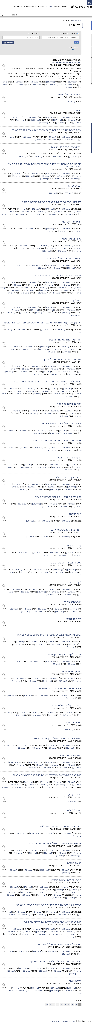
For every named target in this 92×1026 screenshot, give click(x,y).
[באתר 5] (38, 313)
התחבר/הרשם (31, 7)
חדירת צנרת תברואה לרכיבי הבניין (64, 258)
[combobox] (60, 37)
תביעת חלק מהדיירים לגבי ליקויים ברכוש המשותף (55, 961)
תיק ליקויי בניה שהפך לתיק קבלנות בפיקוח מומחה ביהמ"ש (51, 202)
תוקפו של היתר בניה (71, 221)
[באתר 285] (50, 82)
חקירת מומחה (74, 863)
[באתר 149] (61, 251)
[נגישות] (89, 2)
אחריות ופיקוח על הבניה (69, 404)
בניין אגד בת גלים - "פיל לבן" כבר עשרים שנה (58, 497)
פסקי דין (62, 33)
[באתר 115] (43, 123)
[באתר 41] (68, 84)
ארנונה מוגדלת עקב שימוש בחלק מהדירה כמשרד (56, 440)
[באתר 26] (74, 572)
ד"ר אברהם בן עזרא (57, 65)
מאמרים (49, 7)
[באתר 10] (68, 489)
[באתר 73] (44, 572)
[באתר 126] (26, 137)
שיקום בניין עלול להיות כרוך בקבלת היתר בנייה (57, 275)
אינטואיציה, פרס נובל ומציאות (66, 147)
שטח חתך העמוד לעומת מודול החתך (62, 359)
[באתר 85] (77, 248)
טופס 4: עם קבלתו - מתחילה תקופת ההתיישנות (57, 738)
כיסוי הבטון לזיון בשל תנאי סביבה (64, 705)
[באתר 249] (71, 374)
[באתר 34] (52, 137)
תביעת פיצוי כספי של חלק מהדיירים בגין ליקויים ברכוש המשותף (48, 905)
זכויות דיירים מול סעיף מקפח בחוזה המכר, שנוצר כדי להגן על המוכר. (46, 130)
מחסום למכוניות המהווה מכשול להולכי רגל (59, 944)
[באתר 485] (36, 84)
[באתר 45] (56, 268)
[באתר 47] (52, 448)
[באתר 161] (49, 285)
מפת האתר (55, 1021)
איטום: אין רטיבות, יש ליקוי (67, 477)
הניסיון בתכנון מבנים (71, 671)
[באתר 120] (35, 120)
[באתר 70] (34, 82)
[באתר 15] (68, 87)
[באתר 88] (15, 290)
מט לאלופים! (74, 186)
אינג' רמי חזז (62, 621)
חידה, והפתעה (74, 794)
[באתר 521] (68, 140)
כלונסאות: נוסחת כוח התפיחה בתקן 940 (60, 826)
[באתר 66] (64, 248)
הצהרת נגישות (18, 7)
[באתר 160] (67, 389)
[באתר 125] (20, 120)
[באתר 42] (17, 307)
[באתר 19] (30, 521)
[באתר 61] (37, 394)
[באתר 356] (31, 117)
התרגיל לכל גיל (73, 810)
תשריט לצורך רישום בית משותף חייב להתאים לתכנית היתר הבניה (47, 381)
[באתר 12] (19, 84)
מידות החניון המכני (71, 238)
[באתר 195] (58, 212)
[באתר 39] (24, 288)
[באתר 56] (19, 82)
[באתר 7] (50, 310)
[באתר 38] (21, 330)
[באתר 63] (63, 430)
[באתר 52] (59, 890)
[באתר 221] (71, 82)
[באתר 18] (16, 117)
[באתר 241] (24, 293)
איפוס (76, 42)
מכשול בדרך (75, 110)
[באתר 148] (35, 248)
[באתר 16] (45, 176)
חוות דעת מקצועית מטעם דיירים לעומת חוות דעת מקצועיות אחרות (47, 775)
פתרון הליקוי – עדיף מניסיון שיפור (64, 654)
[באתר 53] (61, 330)
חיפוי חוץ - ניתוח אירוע (70, 755)
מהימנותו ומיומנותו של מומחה (66, 62)
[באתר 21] (38, 157)
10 (46, 1004)
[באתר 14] (31, 389)
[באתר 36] (53, 389)
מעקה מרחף (75, 981)
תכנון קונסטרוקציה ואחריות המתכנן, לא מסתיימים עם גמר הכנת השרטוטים (42, 322)
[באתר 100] (28, 229)
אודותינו (57, 7)
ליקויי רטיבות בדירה (71, 582)
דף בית (64, 7)
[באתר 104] (68, 396)
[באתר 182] (73, 157)
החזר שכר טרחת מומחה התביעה (64, 339)
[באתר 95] (23, 246)
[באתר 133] (51, 214)
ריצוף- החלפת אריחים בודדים (66, 880)
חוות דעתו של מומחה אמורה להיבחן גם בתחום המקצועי (52, 922)
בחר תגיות (73, 48)
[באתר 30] (30, 176)
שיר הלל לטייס (73, 619)
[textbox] (59, 37)
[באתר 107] (70, 553)
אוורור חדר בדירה (72, 602)
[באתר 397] (57, 120)
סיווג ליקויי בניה (73, 300)
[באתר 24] (56, 293)
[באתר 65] (58, 609)
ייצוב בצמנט (75, 514)
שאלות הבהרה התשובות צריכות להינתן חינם (58, 688)
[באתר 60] (34, 413)
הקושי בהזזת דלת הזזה (69, 94)
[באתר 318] (53, 84)
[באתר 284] (10, 313)
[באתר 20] (45, 391)
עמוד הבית (76, 20)
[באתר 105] (71, 487)
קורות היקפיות (74, 545)
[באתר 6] (78, 231)
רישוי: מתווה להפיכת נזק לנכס (66, 529)
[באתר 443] (56, 157)
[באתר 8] (38, 140)
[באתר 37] (77, 212)
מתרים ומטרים (73, 722)
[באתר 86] (64, 695)
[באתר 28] (52, 748)
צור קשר (41, 7)
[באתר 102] (21, 248)
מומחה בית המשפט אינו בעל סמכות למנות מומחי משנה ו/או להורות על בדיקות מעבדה (44, 165)
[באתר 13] (22, 157)
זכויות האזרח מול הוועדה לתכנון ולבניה (61, 423)
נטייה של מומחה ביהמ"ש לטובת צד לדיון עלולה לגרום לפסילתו (49, 634)
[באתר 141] (35, 173)
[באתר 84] (71, 268)
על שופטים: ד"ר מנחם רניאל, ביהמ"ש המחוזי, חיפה (55, 843)
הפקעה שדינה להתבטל (69, 457)
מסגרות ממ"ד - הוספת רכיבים (66, 562)
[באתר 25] (65, 347)
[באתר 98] (53, 193)
